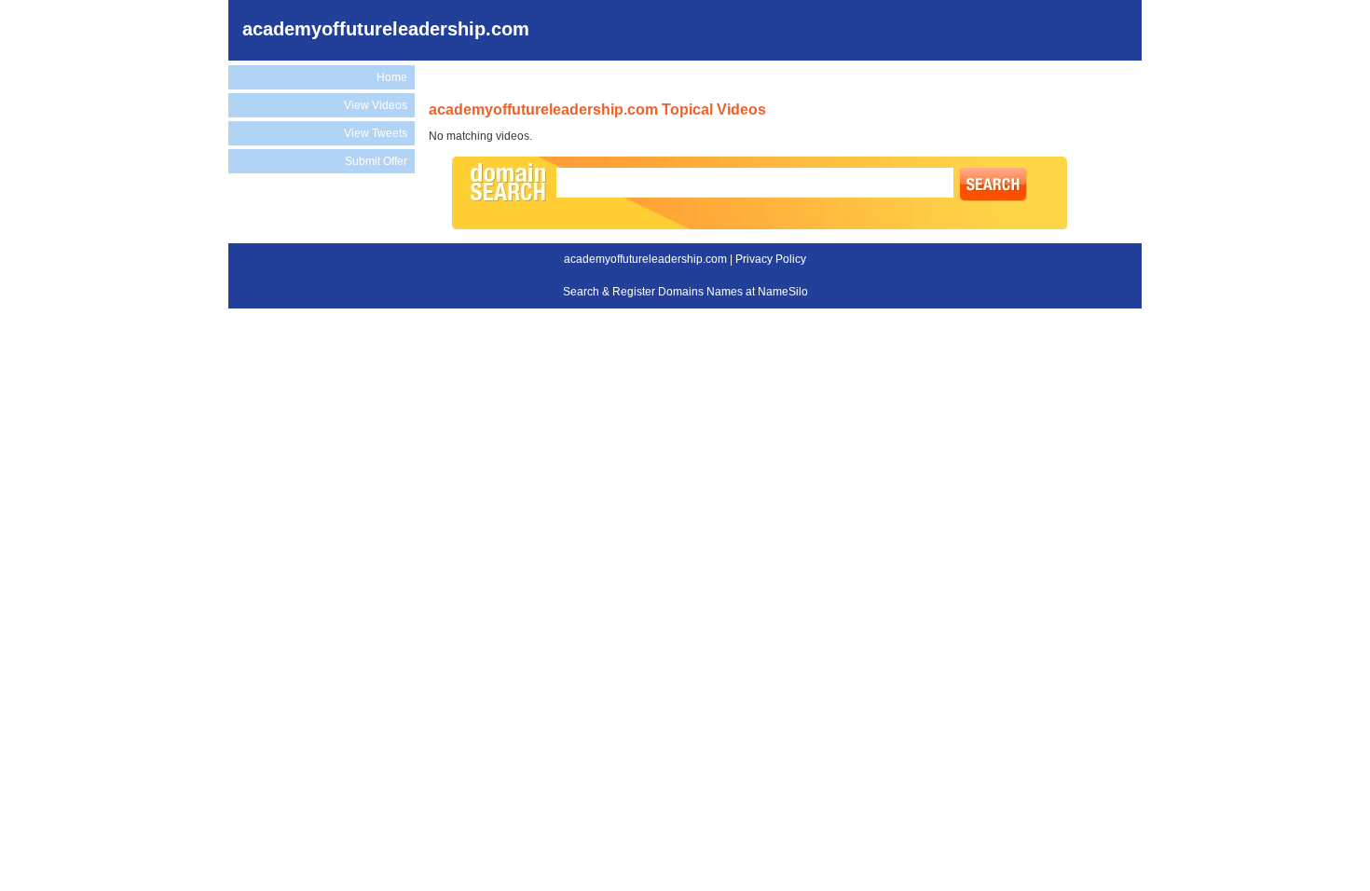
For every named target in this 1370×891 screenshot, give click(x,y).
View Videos (375, 105)
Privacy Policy (770, 259)
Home (392, 77)
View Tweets (375, 133)
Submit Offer (376, 161)
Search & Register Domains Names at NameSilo (685, 291)
